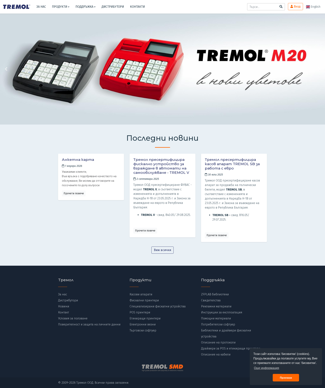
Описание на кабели (216, 354)
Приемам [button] (286, 377)
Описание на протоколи (218, 342)
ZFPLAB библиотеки (215, 294)
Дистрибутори (113, 6)
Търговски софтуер (143, 330)
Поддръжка (84, 6)
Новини (63, 306)
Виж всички (162, 250)
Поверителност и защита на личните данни (89, 324)
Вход (297, 6)
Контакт (63, 312)
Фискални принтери (144, 300)
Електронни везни (143, 324)
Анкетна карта (78, 159)
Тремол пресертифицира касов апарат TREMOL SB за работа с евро (232, 163)
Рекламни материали (216, 306)
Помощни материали (216, 318)
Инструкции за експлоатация (221, 312)
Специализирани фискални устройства (158, 306)
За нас (41, 6)
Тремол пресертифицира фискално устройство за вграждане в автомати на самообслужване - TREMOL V (161, 166)
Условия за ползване (72, 318)
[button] (24, 69)
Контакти (137, 6)
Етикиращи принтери (145, 318)
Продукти (60, 6)
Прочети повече (74, 193)
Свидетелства (211, 300)
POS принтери (140, 312)
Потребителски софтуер (218, 324)
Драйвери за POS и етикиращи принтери (230, 348)
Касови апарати (141, 294)
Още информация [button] (266, 368)
